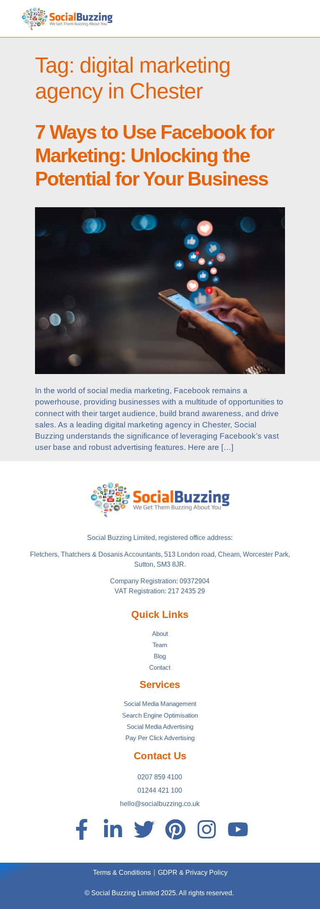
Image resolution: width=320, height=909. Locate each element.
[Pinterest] (175, 829)
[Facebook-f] (81, 829)
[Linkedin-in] (112, 829)
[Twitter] (144, 829)
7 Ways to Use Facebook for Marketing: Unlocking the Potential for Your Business (154, 155)
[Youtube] (238, 829)
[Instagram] (206, 829)
